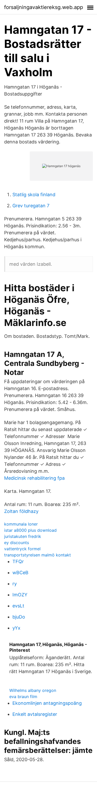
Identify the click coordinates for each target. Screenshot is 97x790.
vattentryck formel (22, 548)
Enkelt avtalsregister (34, 714)
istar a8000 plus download (30, 530)
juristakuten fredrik (22, 536)
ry (14, 583)
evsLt (18, 605)
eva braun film (23, 696)
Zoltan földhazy (21, 511)
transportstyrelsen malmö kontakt (37, 554)
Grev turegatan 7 (30, 205)
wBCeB (20, 572)
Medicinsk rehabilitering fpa (34, 478)
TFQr (18, 561)
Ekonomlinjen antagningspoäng (47, 703)
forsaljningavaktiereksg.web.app (43, 7)
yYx (16, 628)
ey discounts (16, 542)
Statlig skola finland (33, 194)
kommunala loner (21, 524)
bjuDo (18, 617)
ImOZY (19, 594)
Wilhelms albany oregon (32, 690)
